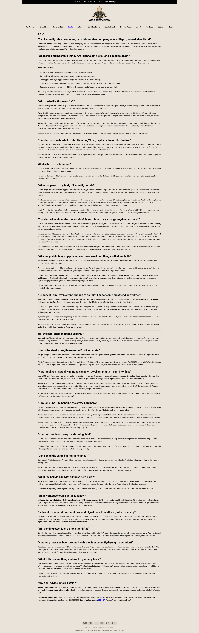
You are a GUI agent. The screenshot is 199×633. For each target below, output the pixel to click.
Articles (80, 27)
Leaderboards (110, 27)
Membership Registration (106, 627)
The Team (149, 27)
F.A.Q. (70, 27)
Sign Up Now (30, 27)
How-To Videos (126, 27)
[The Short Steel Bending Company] (99, 14)
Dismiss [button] (121, 2)
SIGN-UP (101, 600)
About (138, 27)
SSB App (161, 27)
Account (94, 627)
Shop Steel (44, 27)
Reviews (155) (58, 27)
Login (171, 27)
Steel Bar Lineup (94, 27)
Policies (87, 627)
